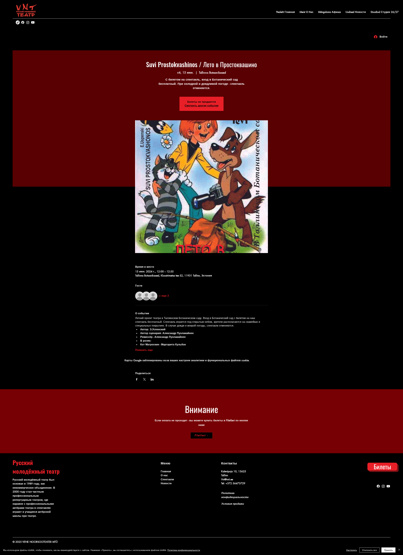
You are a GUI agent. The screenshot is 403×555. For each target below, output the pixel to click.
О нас (164, 475)
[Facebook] (23, 22)
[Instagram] (28, 22)
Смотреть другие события (201, 105)
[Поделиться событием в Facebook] (136, 379)
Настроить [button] (351, 550)
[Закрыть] (399, 549)
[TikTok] (18, 22)
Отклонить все (369, 550)
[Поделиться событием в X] (144, 379)
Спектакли (167, 479)
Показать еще (144, 350)
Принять (388, 550)
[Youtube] (33, 22)
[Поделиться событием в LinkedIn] (152, 379)
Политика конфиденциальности (183, 550)
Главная (166, 471)
